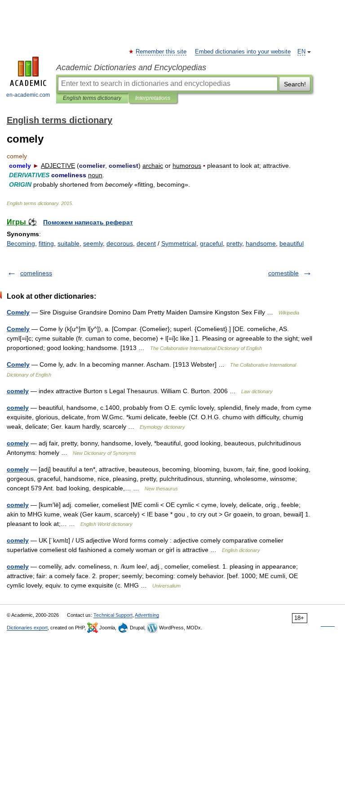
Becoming (21, 243)
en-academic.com (28, 95)
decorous (119, 243)
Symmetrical (178, 243)
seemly (93, 243)
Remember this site (161, 52)
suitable (69, 243)
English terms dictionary (92, 98)
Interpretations (152, 98)
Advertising (147, 615)
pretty (234, 243)
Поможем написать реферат (88, 222)
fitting (46, 243)
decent (146, 243)
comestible (283, 273)
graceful (211, 243)
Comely (18, 312)
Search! (295, 84)
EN (301, 52)
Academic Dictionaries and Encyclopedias (131, 67)
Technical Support (113, 615)
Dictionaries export (27, 627)
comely (18, 391)
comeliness (36, 273)
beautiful (291, 243)
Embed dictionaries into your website (243, 52)
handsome (261, 243)
